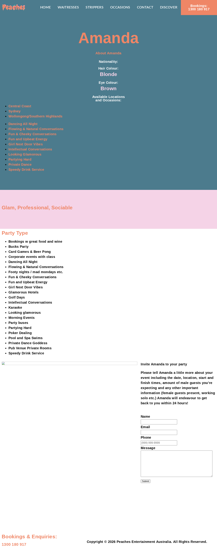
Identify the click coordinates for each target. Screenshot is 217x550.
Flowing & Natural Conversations (35, 129)
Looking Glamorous (24, 154)
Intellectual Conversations (30, 149)
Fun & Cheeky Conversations (32, 134)
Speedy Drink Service (26, 169)
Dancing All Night (22, 124)
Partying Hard (19, 159)
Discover (168, 7)
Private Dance (20, 164)
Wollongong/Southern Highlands (35, 116)
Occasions (120, 7)
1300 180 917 (199, 7)
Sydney (14, 111)
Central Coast (19, 106)
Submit (145, 481)
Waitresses (68, 7)
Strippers (94, 7)
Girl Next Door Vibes (25, 144)
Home (45, 7)
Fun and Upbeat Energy (27, 139)
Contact (145, 7)
